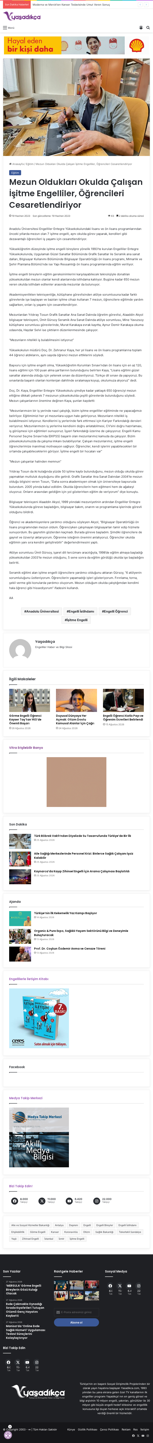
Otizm (86, 1231)
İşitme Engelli (77, 620)
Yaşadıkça (45, 641)
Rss (135, 1429)
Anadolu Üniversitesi (42, 611)
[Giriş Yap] (141, 27)
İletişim (144, 1429)
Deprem (73, 1225)
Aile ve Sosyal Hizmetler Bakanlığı (30, 1225)
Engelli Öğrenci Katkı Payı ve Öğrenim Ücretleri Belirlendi (123, 718)
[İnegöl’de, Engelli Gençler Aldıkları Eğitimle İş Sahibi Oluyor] (92, 1296)
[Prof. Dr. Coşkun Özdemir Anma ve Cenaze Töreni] (20, 954)
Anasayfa (18, 164)
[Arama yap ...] (148, 27)
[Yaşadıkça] (22, 16)
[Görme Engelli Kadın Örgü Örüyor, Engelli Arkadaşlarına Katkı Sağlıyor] (61, 1296)
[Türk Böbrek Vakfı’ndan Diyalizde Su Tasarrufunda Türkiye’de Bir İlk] (20, 841)
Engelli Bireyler (104, 1225)
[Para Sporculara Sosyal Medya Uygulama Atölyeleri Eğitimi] (61, 1285)
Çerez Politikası (109, 1429)
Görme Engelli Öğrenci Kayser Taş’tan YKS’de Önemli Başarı (25, 719)
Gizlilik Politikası (87, 1429)
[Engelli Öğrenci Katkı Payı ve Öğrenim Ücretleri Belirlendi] (123, 700)
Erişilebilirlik (18, 1231)
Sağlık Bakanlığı (104, 1231)
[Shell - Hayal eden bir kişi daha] (76, 45)
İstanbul (48, 1238)
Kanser (55, 1231)
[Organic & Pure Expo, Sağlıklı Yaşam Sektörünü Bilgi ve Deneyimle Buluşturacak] (20, 936)
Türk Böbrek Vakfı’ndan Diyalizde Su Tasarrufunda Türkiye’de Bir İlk (82, 836)
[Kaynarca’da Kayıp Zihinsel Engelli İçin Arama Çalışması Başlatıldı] (20, 876)
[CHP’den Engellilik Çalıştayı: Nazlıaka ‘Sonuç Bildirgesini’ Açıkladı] (92, 1284)
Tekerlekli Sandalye (130, 1231)
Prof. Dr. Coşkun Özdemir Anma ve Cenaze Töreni (69, 949)
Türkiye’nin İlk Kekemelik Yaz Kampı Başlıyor (65, 913)
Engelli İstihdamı (81, 611)
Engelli (87, 1225)
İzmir (61, 1238)
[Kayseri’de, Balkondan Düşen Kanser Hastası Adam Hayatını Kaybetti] (76, 1285)
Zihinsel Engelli (30, 1238)
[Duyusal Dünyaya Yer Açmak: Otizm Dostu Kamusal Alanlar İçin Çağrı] (76, 700)
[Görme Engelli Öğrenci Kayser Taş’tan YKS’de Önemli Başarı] (29, 700)
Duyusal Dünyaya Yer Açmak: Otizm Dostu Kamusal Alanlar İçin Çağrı (75, 719)
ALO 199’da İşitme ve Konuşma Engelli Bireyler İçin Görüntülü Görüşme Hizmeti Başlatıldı (87, 4)
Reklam (126, 1429)
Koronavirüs (71, 1231)
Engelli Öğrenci (116, 611)
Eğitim (29, 164)
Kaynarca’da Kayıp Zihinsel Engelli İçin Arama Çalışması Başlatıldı (81, 871)
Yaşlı (14, 1238)
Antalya (59, 1225)
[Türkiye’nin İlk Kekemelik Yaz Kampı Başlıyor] (20, 918)
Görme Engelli (37, 1231)
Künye (71, 1429)
